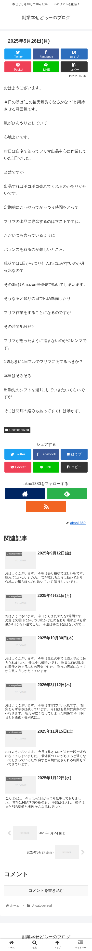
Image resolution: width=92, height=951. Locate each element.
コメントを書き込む (46, 890)
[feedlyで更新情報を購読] (67, 493)
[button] (82, 607)
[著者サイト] (25, 493)
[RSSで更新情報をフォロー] (46, 506)
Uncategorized (19, 430)
